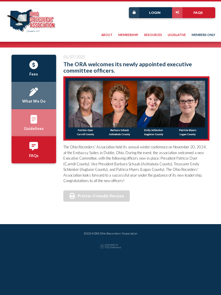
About (107, 35)
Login (155, 12)
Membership (128, 35)
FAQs (198, 12)
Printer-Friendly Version (101, 196)
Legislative (177, 35)
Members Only (203, 35)
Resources (153, 35)
